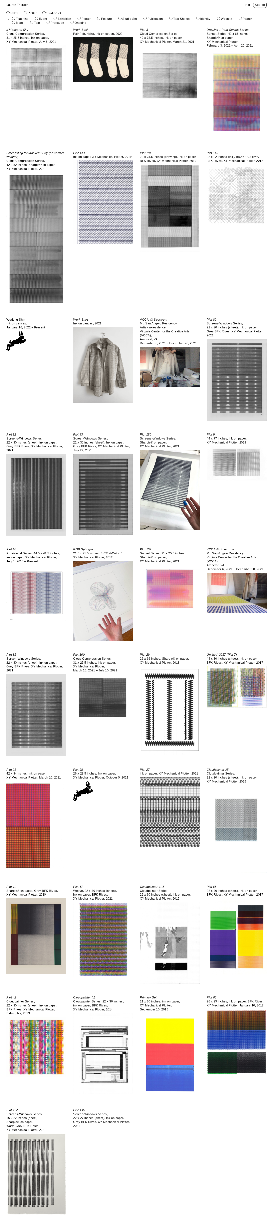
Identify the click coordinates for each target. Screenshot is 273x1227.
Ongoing (80, 22)
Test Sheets (181, 18)
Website (226, 18)
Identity (205, 18)
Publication (155, 18)
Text (37, 22)
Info (247, 4)
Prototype (57, 22)
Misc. (20, 22)
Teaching (22, 18)
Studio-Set (53, 13)
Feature (106, 18)
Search (260, 4)
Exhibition (64, 18)
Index (14, 13)
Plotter (32, 13)
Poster (247, 18)
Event (43, 18)
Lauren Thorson (17, 4)
